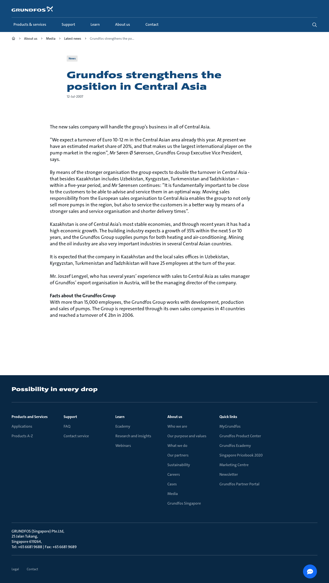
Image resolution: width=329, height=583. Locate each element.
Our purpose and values (186, 435)
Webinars (123, 445)
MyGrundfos (230, 426)
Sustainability (178, 464)
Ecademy (122, 426)
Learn (120, 416)
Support (70, 416)
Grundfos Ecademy (235, 445)
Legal (15, 569)
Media (172, 493)
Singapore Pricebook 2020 (241, 455)
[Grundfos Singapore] (13, 39)
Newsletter (228, 474)
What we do (177, 445)
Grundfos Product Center (240, 435)
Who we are (177, 426)
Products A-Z (22, 435)
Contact (32, 569)
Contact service (76, 435)
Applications (22, 426)
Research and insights (133, 435)
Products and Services (30, 416)
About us (174, 416)
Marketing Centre (234, 464)
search (314, 24)
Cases (172, 484)
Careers (173, 474)
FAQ (67, 426)
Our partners (178, 455)
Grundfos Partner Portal (239, 484)
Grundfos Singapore (184, 503)
